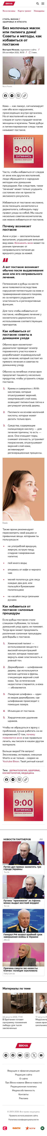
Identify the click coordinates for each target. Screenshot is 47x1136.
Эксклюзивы (9, 11)
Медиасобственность (23, 1090)
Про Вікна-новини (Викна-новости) (23, 1082)
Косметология (11, 773)
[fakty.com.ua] (16, 1128)
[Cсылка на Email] (41, 1055)
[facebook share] (5, 96)
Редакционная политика (24, 1086)
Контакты (23, 1094)
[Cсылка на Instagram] (27, 1055)
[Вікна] (9, 4)
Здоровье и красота (15, 22)
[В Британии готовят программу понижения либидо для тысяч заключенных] (18, 1003)
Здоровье (34, 770)
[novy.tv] (42, 1128)
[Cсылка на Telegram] (6, 1055)
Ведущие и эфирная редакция (23, 1071)
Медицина (27, 773)
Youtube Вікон (11, 761)
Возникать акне (23, 243)
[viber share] (18, 96)
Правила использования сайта (23, 1116)
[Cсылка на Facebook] (13, 1055)
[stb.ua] (5, 1128)
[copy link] (25, 96)
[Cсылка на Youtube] (20, 1055)
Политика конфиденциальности (23, 1120)
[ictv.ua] (30, 1128)
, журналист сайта (20, 50)
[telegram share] (12, 96)
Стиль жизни (10, 19)
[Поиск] (37, 3)
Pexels (9, 86)
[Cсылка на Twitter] (34, 1055)
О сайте (23, 1078)
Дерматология (18, 770)
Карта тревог (24, 11)
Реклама (23, 1098)
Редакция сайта (23, 1074)
